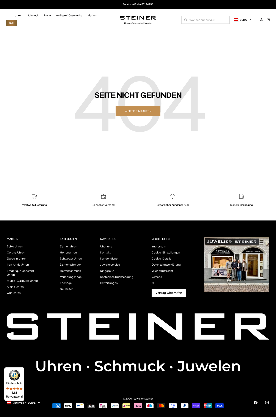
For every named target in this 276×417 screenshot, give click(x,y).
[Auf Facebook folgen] (256, 402)
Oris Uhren (14, 292)
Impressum (159, 246)
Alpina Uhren (15, 286)
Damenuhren (68, 246)
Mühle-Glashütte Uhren (22, 280)
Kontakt (105, 252)
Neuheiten (67, 289)
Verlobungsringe (71, 277)
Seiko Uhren (15, 246)
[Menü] (21, 370)
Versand (157, 277)
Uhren (18, 15)
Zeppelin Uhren (17, 258)
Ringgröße (107, 270)
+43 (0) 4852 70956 (142, 4)
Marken (92, 15)
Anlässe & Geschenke (69, 15)
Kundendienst (109, 258)
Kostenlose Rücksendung (116, 277)
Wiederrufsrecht (162, 270)
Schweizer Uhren (71, 258)
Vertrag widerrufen (168, 293)
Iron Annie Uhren (18, 264)
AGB (154, 283)
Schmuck (33, 15)
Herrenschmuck (70, 270)
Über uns (106, 246)
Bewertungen (109, 283)
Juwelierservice (110, 264)
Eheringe (66, 283)
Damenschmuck (70, 264)
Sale (11, 23)
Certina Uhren (16, 252)
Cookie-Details (161, 258)
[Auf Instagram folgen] (267, 402)
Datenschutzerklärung (166, 264)
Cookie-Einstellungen (166, 252)
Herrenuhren (68, 252)
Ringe (47, 15)
